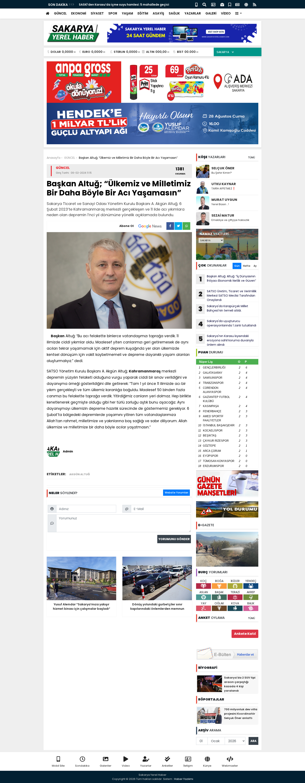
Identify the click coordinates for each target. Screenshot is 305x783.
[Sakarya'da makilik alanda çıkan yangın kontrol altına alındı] (227, 549)
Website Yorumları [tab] (176, 492)
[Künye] (246, 4)
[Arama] (204, 4)
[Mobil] (196, 4)
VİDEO (226, 13)
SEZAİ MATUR (222, 215)
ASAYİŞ (158, 13)
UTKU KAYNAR (223, 184)
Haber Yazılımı (183, 779)
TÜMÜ (251, 157)
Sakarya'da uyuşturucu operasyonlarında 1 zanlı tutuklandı (227, 323)
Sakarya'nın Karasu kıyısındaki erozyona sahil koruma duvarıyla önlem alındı (226, 340)
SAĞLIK (174, 13)
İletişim (188, 766)
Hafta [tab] (246, 266)
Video (126, 766)
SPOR (112, 13)
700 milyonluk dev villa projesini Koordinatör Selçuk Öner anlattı (240, 713)
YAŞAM (127, 13)
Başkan (58, 335)
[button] (238, 13)
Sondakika (82, 766)
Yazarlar (145, 766)
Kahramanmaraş (145, 371)
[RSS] (254, 4)
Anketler (167, 766)
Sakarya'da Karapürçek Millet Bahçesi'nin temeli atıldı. (223, 309)
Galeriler (105, 766)
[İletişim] (213, 4)
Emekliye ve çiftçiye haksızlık (230, 220)
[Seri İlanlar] (229, 4)
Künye (207, 766)
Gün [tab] (237, 266)
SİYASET (97, 13)
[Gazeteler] (237, 4)
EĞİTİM (143, 13)
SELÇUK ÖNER (222, 168)
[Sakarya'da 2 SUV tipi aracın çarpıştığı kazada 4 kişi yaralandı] (209, 683)
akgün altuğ (79, 474)
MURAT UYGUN (224, 199)
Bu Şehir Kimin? (221, 173)
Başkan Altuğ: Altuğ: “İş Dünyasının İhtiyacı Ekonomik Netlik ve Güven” (227, 279)
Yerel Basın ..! (220, 204)
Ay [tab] (255, 266)
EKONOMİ (78, 13)
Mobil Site (58, 766)
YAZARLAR (192, 13)
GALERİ (210, 13)
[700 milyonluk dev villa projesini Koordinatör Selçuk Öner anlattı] (209, 715)
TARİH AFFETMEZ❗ (223, 188)
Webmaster (230, 766)
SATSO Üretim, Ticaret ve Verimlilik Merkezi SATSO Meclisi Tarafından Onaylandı (227, 295)
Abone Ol (126, 226)
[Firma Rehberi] (222, 4)
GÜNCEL (60, 13)
